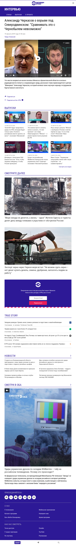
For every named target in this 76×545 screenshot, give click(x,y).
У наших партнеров (11, 532)
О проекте (29, 15)
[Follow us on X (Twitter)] (11, 497)
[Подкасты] (34, 497)
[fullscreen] (69, 75)
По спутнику (9, 536)
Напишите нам (43, 513)
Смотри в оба (13, 384)
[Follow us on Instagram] (20, 497)
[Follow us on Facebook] (6, 497)
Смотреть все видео (65, 167)
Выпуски (18, 15)
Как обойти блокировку (12, 517)
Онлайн (41, 528)
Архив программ (44, 517)
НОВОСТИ (10, 355)
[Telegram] (38, 542)
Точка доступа (9, 528)
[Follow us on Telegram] (25, 497)
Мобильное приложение (47, 510)
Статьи (8, 15)
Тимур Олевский (10, 37)
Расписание (43, 536)
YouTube (41, 532)
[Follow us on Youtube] (16, 497)
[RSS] (29, 497)
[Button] (10, 97)
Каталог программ (11, 513)
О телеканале (9, 510)
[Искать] (59, 542)
